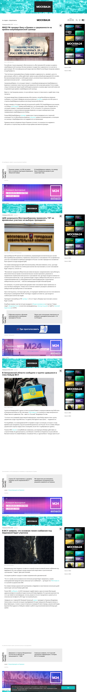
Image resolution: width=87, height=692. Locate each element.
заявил (35, 600)
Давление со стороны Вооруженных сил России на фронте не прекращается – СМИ (20, 654)
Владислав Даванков (39, 304)
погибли (39, 99)
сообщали (14, 591)
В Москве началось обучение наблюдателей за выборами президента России (18, 316)
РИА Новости (33, 412)
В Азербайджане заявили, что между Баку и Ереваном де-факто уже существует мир (46, 171)
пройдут (25, 299)
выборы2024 (11, 335)
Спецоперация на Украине (16, 490)
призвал (23, 115)
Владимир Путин (14, 306)
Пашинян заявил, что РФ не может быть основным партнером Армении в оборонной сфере (21, 171)
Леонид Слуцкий (42, 306)
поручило (33, 117)
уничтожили (15, 106)
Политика (16, 24)
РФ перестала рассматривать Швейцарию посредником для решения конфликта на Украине (44, 480)
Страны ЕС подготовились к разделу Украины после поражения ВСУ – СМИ (20, 480)
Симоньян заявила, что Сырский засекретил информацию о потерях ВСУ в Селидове (45, 654)
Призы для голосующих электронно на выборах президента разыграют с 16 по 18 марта (46, 316)
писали (14, 430)
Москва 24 (43, 20)
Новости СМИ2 (5, 203)
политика (6, 180)
